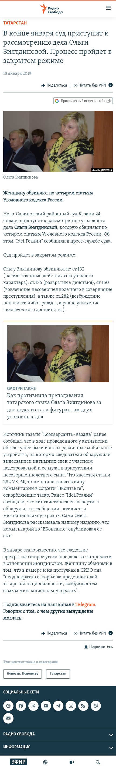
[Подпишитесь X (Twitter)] (33, 706)
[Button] (54, 85)
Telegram (85, 605)
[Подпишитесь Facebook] (21, 706)
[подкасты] (45, 762)
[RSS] (83, 706)
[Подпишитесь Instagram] (71, 706)
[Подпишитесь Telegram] (58, 706)
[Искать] (98, 762)
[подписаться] (8, 718)
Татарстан (15, 23)
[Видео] (72, 762)
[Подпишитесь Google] (8, 706)
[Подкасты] (96, 706)
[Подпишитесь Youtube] (46, 706)
